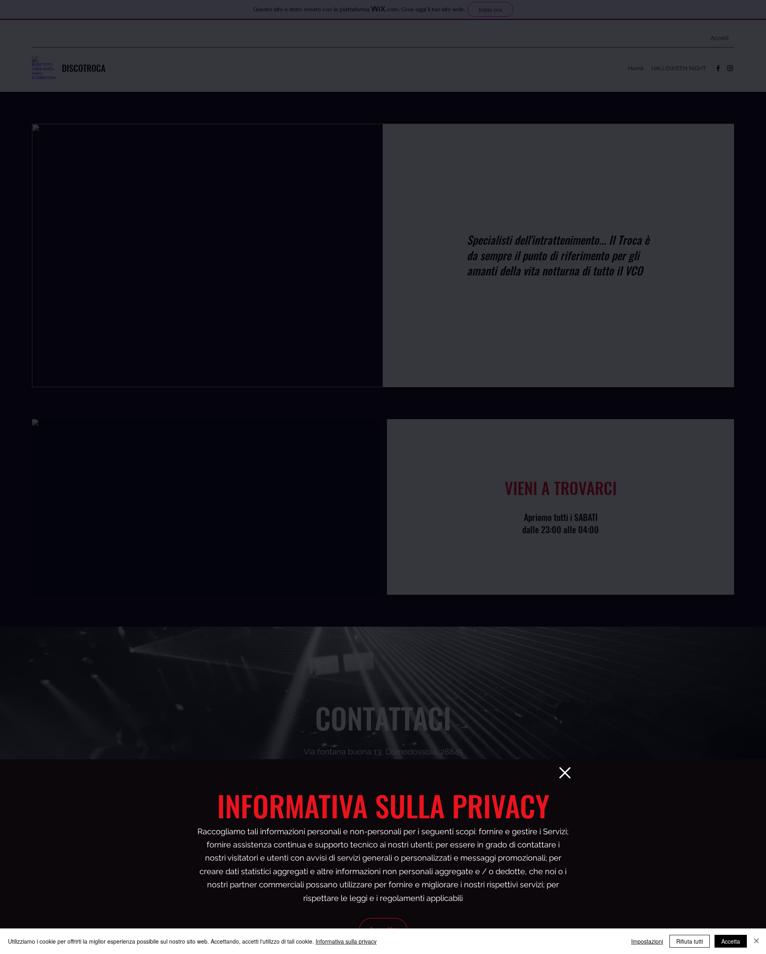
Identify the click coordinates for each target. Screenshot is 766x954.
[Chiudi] (756, 941)
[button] (565, 772)
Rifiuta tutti (689, 941)
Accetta (730, 941)
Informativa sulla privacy (346, 941)
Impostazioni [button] (647, 941)
